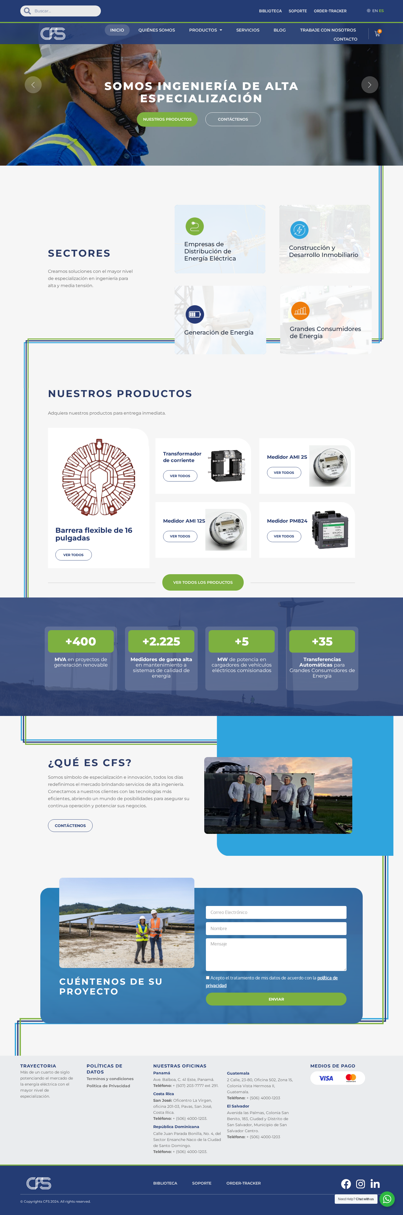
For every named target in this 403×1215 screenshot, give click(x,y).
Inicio (117, 30)
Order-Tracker (330, 11)
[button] (33, 84)
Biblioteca (270, 11)
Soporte (298, 11)
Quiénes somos (156, 30)
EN (375, 10)
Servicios (247, 30)
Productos (203, 30)
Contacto (345, 39)
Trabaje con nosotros (328, 30)
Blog (280, 30)
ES (381, 10)
